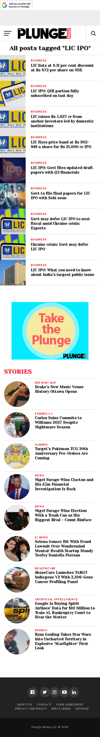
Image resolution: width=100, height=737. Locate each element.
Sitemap (82, 708)
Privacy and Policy (31, 708)
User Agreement (69, 704)
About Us (24, 704)
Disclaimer (61, 708)
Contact (44, 704)
